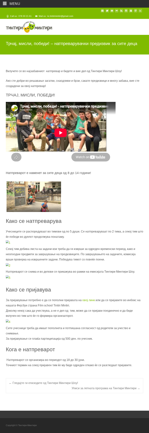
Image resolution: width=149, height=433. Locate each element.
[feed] (121, 12)
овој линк (88, 300)
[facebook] (102, 12)
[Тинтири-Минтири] (26, 26)
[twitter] (107, 12)
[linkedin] (140, 12)
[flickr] (116, 12)
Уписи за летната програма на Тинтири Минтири (106, 388)
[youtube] (112, 12)
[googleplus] (131, 12)
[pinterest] (135, 12)
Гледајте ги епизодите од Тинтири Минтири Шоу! (43, 383)
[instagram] (126, 12)
